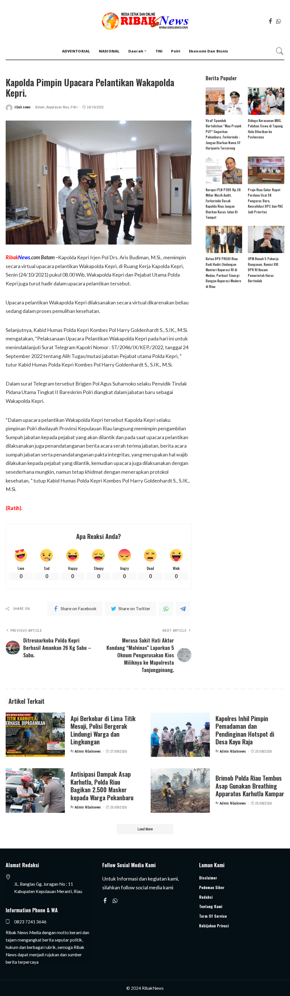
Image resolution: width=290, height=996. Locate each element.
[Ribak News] (145, 21)
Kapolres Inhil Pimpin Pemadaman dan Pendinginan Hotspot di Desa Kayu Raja (245, 730)
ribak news (22, 107)
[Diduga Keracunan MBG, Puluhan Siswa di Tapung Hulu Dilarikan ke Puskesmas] (266, 101)
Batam (40, 107)
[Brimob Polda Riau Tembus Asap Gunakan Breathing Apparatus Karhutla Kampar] (180, 790)
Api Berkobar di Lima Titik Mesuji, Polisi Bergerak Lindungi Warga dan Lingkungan (103, 730)
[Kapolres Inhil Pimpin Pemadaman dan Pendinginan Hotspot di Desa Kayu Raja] (180, 735)
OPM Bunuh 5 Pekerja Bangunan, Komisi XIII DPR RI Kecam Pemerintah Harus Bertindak (263, 269)
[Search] (279, 51)
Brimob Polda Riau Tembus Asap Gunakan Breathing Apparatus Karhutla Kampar (250, 785)
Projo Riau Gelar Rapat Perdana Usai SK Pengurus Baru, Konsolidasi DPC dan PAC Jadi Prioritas (265, 200)
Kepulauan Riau (57, 107)
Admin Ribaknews (88, 751)
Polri (74, 107)
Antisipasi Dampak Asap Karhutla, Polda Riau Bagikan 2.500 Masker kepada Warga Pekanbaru (102, 785)
